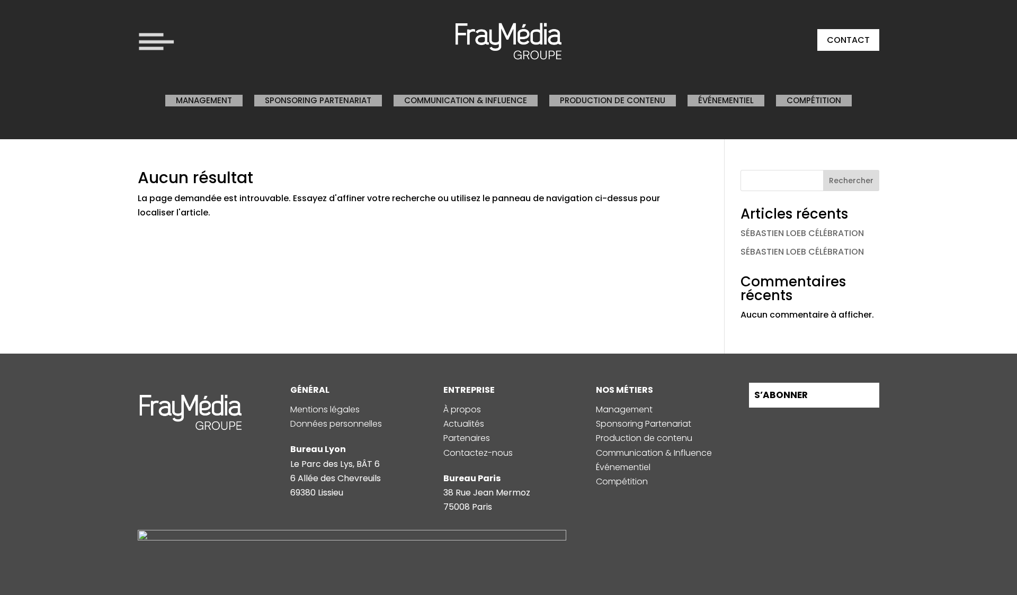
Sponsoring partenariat (318, 100)
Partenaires (466, 438)
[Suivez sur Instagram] (759, 423)
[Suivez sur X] (835, 423)
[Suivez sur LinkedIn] (785, 423)
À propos (462, 409)
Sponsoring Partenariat (643, 424)
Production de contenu (612, 100)
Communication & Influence (654, 453)
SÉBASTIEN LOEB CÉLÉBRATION (802, 233)
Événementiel (726, 100)
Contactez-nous (478, 453)
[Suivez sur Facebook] (810, 423)
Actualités (463, 424)
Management (204, 100)
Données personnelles (336, 424)
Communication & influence (465, 100)
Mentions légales (325, 409)
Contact (848, 40)
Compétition (814, 100)
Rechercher (851, 180)
